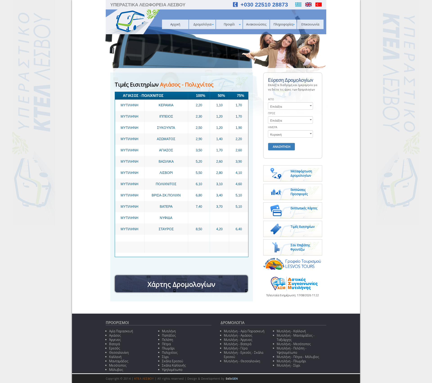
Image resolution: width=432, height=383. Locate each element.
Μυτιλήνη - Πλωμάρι (291, 361)
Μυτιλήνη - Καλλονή (291, 331)
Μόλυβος (116, 369)
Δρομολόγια (202, 24)
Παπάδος (169, 335)
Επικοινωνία (310, 24)
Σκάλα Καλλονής (174, 365)
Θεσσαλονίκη (119, 352)
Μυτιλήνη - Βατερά (237, 344)
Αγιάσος (115, 335)
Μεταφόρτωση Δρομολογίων (301, 173)
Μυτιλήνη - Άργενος (238, 339)
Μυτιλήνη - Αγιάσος (238, 335)
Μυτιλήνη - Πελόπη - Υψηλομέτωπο (291, 350)
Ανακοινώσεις (256, 24)
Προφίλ (229, 24)
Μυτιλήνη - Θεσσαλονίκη (242, 361)
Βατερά (114, 344)
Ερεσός (114, 348)
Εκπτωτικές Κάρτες (303, 208)
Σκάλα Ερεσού (172, 361)
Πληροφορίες (283, 24)
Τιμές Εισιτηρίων (302, 226)
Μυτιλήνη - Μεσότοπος (294, 344)
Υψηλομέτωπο (172, 369)
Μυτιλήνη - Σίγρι (288, 365)
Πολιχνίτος (170, 352)
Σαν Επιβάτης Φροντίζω (300, 247)
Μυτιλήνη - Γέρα (236, 348)
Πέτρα (166, 344)
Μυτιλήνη (169, 331)
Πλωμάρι (168, 348)
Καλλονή (115, 357)
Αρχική (175, 24)
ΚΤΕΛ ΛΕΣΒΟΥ (144, 379)
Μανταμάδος (118, 361)
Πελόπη (167, 339)
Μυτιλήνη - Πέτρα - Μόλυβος (298, 357)
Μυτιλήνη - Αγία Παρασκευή (244, 331)
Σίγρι (165, 357)
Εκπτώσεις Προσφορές (299, 191)
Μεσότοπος (117, 365)
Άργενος (115, 339)
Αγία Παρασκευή (121, 331)
